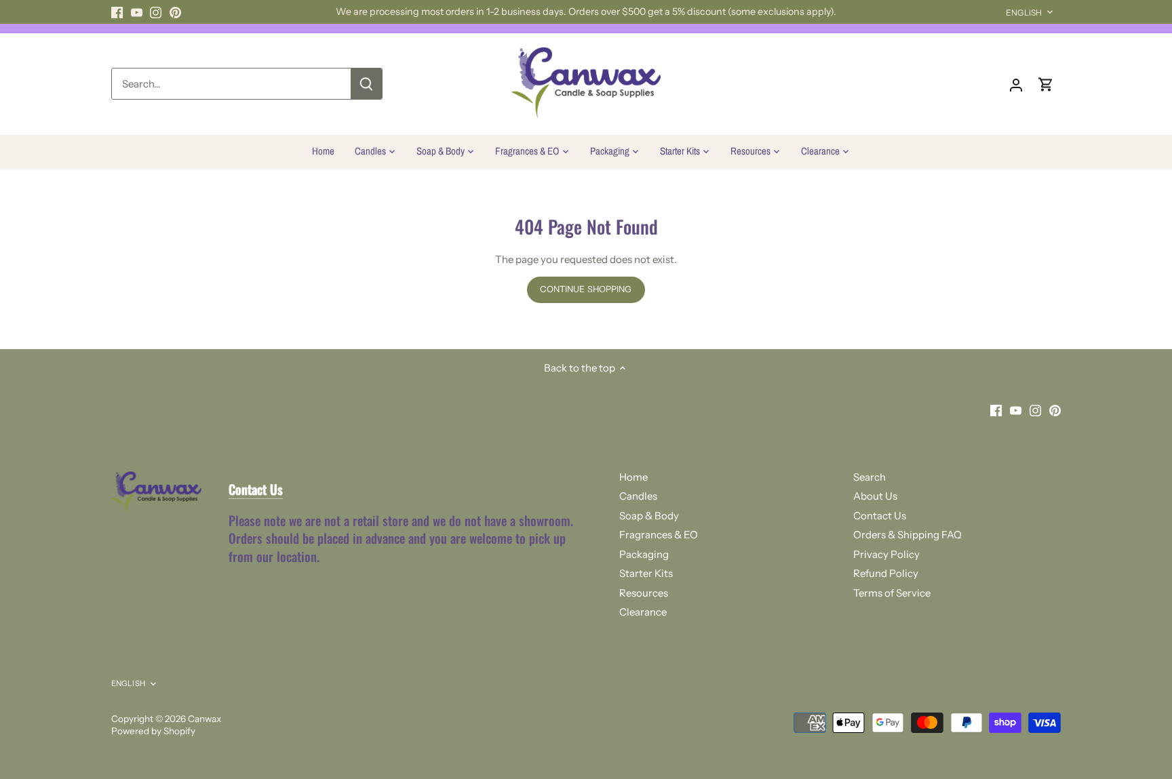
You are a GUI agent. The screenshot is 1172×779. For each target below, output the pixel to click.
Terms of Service (892, 592)
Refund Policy (885, 573)
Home (633, 477)
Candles (638, 496)
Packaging (644, 554)
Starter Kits (646, 573)
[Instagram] (155, 12)
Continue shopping (585, 289)
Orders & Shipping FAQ (907, 534)
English (1024, 12)
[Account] (1016, 83)
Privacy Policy (886, 554)
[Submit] (366, 83)
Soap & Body (649, 515)
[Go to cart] (1046, 83)
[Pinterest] (175, 12)
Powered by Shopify (153, 730)
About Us (875, 496)
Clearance (643, 611)
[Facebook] (117, 12)
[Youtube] (136, 12)
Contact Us (879, 515)
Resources (643, 592)
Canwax (204, 718)
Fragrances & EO (658, 534)
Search (869, 477)
